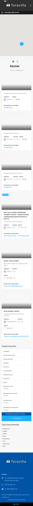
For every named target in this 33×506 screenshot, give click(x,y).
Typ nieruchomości (8, 359)
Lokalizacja (6, 351)
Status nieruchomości (9, 355)
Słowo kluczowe (7, 400)
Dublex (5, 433)
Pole (4, 441)
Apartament (6, 428)
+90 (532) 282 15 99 (11, 12)
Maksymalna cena (8, 374)
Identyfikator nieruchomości (10, 407)
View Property (16, 86)
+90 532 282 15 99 (9, 484)
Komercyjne (6, 444)
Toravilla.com (5, 497)
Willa (4, 446)
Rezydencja (6, 438)
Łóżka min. (6, 363)
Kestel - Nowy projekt (11, 261)
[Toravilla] (16, 9)
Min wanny (6, 366)
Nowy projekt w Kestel (11, 311)
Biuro (4, 436)
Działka (5, 431)
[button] (26, 18)
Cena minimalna (7, 370)
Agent (5, 382)
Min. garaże (6, 378)
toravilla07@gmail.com (11, 489)
